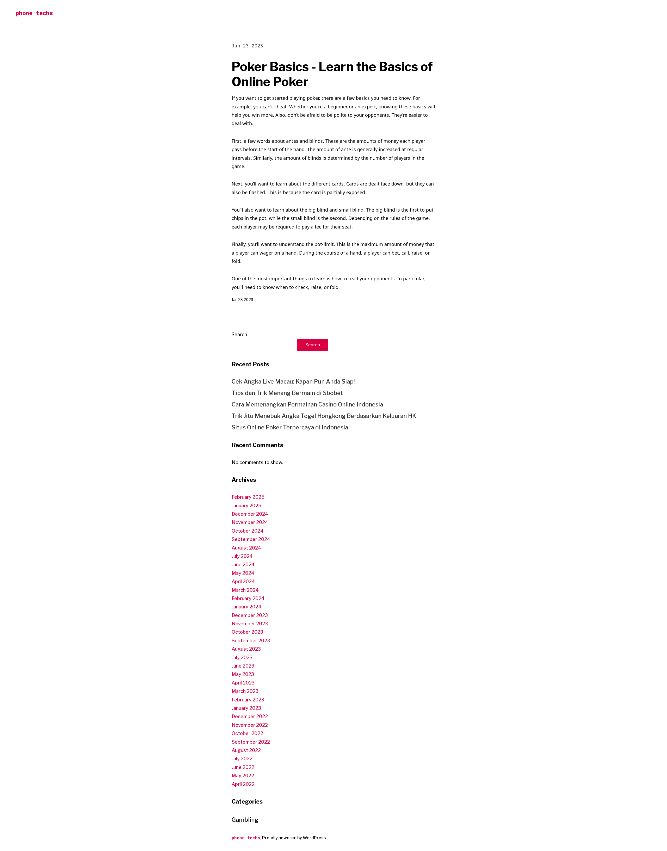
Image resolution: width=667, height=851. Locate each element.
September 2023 (251, 640)
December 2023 (250, 615)
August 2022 (246, 750)
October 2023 (247, 632)
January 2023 (246, 708)
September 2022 (251, 742)
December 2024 (250, 514)
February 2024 (248, 598)
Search (239, 334)
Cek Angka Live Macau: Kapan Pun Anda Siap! (293, 381)
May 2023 (243, 674)
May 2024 (243, 573)
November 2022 (250, 725)
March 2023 (245, 691)
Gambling (245, 819)
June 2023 (243, 666)
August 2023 (246, 649)
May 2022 (243, 775)
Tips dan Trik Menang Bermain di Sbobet (287, 393)
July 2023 (242, 657)
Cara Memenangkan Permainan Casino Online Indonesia (307, 404)
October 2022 (247, 733)
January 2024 (246, 606)
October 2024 (247, 531)
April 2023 (243, 683)
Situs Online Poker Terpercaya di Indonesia (290, 427)
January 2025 (246, 505)
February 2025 (248, 497)
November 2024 (250, 522)
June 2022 (243, 767)
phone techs (34, 13)
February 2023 (248, 699)
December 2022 (250, 716)
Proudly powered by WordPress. (294, 837)
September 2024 (251, 539)
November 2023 (250, 623)
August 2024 (246, 548)
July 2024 (242, 556)
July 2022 (242, 758)
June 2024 (243, 564)
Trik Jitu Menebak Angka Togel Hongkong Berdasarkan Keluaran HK (324, 415)
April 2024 (243, 581)
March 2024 (245, 590)
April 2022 (243, 784)
